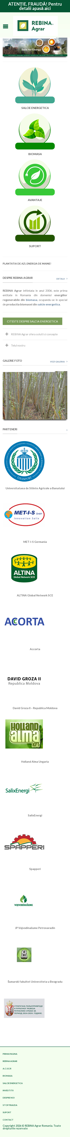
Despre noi (9, 1097)
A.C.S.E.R (7, 1068)
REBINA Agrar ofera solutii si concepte (34, 334)
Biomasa (7, 1076)
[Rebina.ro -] (35, 25)
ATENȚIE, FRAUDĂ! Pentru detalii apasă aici (35, 6)
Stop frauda (10, 1105)
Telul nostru (18, 345)
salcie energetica (49, 304)
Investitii (8, 1090)
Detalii (60, 278)
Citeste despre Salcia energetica (32, 321)
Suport (7, 1112)
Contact (8, 1120)
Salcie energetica (13, 1083)
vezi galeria (57, 361)
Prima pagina (10, 1054)
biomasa (31, 299)
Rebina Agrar (10, 1061)
